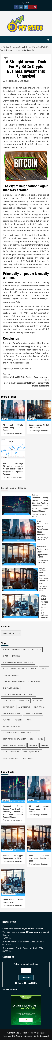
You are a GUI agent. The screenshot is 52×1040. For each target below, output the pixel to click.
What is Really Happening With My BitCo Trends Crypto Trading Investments (26, 383)
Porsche (18, 720)
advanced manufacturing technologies (22, 650)
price (29, 720)
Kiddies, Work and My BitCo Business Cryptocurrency (25, 375)
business (15, 369)
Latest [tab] (4, 488)
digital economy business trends (18, 694)
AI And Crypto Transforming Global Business (13, 428)
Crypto (12, 47)
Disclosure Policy (27, 1032)
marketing (39, 707)
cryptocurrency (25, 369)
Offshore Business (33, 713)
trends (44, 745)
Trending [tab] (22, 488)
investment (8, 707)
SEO (32, 739)
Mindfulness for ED (12, 713)
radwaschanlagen (11, 726)
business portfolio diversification (19, 669)
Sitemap (41, 1032)
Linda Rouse (23, 80)
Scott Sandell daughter (14, 739)
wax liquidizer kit (32, 752)
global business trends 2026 (16, 701)
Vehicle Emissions (11, 752)
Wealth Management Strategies (18, 758)
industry (37, 701)
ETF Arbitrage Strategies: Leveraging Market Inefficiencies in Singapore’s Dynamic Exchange (13, 468)
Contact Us (12, 1032)
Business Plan (41, 546)
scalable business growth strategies (21, 733)
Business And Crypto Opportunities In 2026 (22, 948)
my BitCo (4, 47)
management (24, 707)
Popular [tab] (13, 488)
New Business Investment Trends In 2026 (43, 578)
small (40, 739)
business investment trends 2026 (18, 662)
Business (35, 495)
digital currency (11, 688)
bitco (9, 369)
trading (33, 745)
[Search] (48, 40)
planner (6, 720)
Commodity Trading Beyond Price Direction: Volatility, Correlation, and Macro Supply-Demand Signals (13, 811)
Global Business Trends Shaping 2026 (44, 604)
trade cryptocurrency (14, 745)
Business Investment (42, 569)
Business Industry (43, 595)
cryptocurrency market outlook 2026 (21, 681)
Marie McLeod (17, 477)
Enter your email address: (26, 973)
